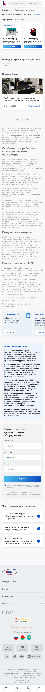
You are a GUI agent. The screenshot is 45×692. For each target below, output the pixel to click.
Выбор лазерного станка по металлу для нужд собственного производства (21, 99)
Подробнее (12, 46)
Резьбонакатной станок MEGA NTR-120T (11, 42)
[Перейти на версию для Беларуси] (22, 637)
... (11, 10)
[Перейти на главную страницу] (4, 3)
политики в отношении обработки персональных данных (25, 670)
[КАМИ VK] (7, 656)
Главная (5, 10)
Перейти (21, 120)
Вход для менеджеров (22, 627)
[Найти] (10, 3)
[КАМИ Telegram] (14, 656)
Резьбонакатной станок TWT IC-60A (32, 42)
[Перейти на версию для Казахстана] (29, 637)
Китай (6, 65)
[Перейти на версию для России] (16, 637)
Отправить (23, 479)
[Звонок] (17, 688)
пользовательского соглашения (18, 673)
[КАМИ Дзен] (21, 656)
